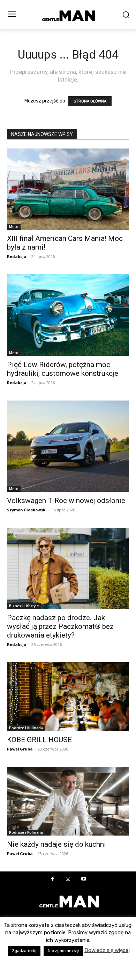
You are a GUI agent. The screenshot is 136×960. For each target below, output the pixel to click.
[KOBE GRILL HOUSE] (68, 696)
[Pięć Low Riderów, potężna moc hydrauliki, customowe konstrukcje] (68, 315)
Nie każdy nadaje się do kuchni (56, 844)
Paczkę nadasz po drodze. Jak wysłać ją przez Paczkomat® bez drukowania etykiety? (60, 626)
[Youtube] (84, 879)
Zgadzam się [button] (24, 950)
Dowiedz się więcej (107, 950)
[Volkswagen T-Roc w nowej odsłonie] (68, 446)
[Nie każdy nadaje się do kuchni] (68, 801)
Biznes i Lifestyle (24, 605)
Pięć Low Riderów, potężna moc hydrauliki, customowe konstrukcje (62, 369)
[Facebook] (52, 879)
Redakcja (17, 256)
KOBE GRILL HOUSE (39, 740)
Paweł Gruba (20, 749)
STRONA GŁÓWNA (90, 101)
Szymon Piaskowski (27, 509)
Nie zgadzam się (63, 950)
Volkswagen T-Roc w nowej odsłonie (66, 500)
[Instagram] (68, 879)
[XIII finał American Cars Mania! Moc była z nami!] (68, 189)
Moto (13, 226)
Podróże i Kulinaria (26, 727)
